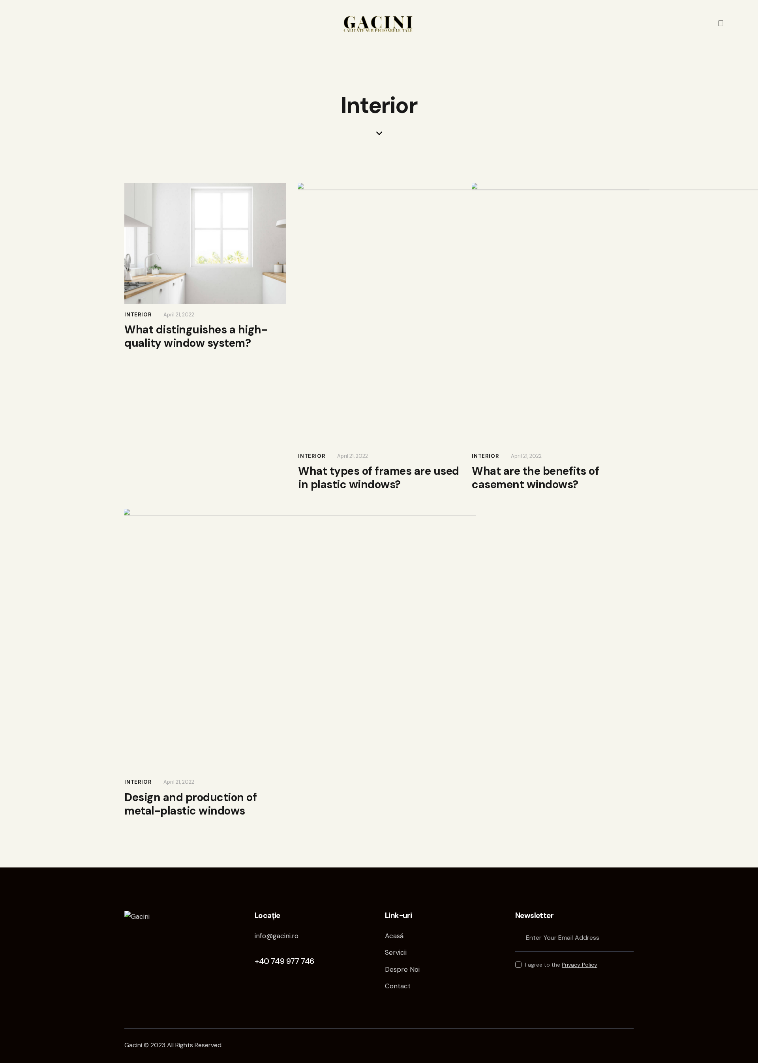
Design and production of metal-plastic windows (190, 804)
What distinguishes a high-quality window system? (195, 336)
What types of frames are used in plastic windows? (378, 478)
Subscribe (628, 937)
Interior (137, 314)
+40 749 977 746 (284, 961)
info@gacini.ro (276, 935)
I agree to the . (562, 964)
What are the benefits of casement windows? (535, 478)
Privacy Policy (579, 965)
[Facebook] (721, 23)
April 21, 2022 (178, 314)
